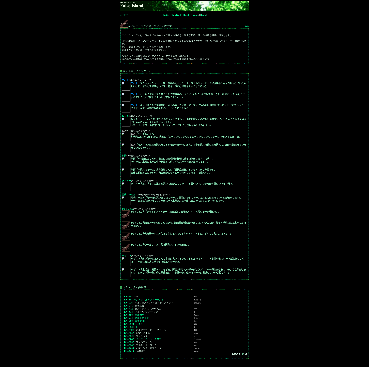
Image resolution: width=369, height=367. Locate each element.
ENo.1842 (129, 339)
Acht (247, 26)
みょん (125, 116)
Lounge (195, 15)
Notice (166, 15)
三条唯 (139, 324)
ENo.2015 (129, 351)
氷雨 (124, 155)
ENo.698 (128, 315)
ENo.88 (127, 299)
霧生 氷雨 (140, 321)
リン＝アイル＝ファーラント (149, 299)
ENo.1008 (129, 324)
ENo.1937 (129, 342)
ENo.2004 (129, 348)
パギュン (126, 255)
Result (186, 15)
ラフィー (126, 180)
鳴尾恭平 (139, 315)
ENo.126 (128, 302)
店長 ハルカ (129, 194)
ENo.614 (128, 312)
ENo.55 (127, 296)
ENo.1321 (129, 336)
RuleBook (176, 15)
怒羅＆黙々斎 (142, 318)
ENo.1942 (129, 345)
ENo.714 (128, 318)
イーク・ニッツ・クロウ (148, 339)
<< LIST (124, 15)
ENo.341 (128, 305)
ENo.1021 (129, 327)
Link (203, 15)
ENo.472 (128, 309)
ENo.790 (128, 321)
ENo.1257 (129, 333)
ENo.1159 (129, 330)
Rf (137, 327)
